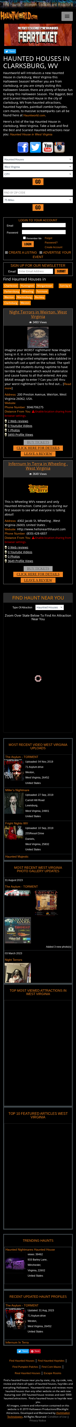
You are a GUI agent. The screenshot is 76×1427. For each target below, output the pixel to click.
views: (35, 1254)
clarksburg (10, 303)
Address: (10, 394)
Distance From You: (18, 411)
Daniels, (30, 838)
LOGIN (27, 244)
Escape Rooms (52, 1373)
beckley (39, 297)
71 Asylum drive (34, 767)
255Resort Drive (34, 833)
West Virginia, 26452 (37, 777)
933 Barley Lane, (37, 1259)
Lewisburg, (31, 805)
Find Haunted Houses (21, 1360)
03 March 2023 (13, 953)
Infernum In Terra (17, 1342)
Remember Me (34, 238)
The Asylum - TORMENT (21, 757)
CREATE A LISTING (23, 252)
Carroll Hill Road (35, 800)
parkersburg (11, 291)
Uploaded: (39, 761)
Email (10, 225)
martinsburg (24, 297)
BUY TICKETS (38, 442)
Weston (25, 303)
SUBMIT (61, 271)
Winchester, (34, 1264)
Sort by (64, 285)
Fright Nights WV (16, 823)
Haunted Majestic (16, 856)
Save (37, 1351)
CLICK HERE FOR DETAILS (38, 448)
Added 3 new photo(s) (58, 946)
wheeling (27, 291)
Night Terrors (13, 959)
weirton (9, 297)
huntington (27, 285)
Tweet (12, 51)
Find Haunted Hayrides (51, 1360)
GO (38, 181)
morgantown (44, 285)
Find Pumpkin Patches (25, 1366)
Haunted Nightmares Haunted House (30, 1249)
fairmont (42, 291)
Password (12, 232)
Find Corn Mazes (51, 1366)
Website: (10, 403)
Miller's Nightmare (17, 790)
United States (33, 783)
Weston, (30, 772)
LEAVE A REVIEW (38, 453)
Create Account (53, 247)
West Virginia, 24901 (37, 811)
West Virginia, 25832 (37, 844)
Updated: (41, 1310)
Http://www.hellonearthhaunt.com (41, 529)
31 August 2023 (14, 880)
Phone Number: (15, 407)
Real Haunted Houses (27, 1373)
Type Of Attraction (22, 607)
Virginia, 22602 (36, 1270)
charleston (10, 285)
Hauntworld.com (34, 115)
